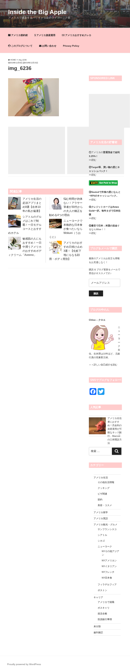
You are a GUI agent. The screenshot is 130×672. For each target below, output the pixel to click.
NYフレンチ (108, 572)
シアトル (102, 535)
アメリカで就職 (106, 602)
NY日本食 (107, 577)
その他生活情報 (106, 482)
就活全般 (102, 613)
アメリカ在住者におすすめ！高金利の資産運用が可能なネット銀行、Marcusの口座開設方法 (114, 426)
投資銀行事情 (105, 619)
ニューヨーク (105, 546)
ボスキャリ (104, 607)
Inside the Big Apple (37, 11)
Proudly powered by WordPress (24, 664)
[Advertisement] (36, 150)
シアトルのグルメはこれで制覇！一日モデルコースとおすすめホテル (24, 224)
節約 (100, 499)
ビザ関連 (102, 493)
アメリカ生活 (101, 477)
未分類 (97, 626)
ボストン (102, 590)
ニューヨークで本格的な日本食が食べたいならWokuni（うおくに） (65, 228)
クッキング (104, 488)
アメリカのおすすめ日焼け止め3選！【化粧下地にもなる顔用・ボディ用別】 (65, 250)
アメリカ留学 (101, 512)
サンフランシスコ (107, 529)
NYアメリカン (109, 560)
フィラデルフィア (107, 584)
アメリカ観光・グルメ (105, 524)
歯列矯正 (98, 632)
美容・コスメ (105, 505)
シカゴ (101, 540)
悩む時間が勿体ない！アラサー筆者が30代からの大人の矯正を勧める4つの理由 (66, 206)
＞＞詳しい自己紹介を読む (103, 364)
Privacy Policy (71, 45)
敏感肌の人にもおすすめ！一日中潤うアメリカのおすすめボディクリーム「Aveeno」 (24, 246)
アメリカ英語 (101, 518)
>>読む (92, 174)
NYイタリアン (109, 566)
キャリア (98, 597)
